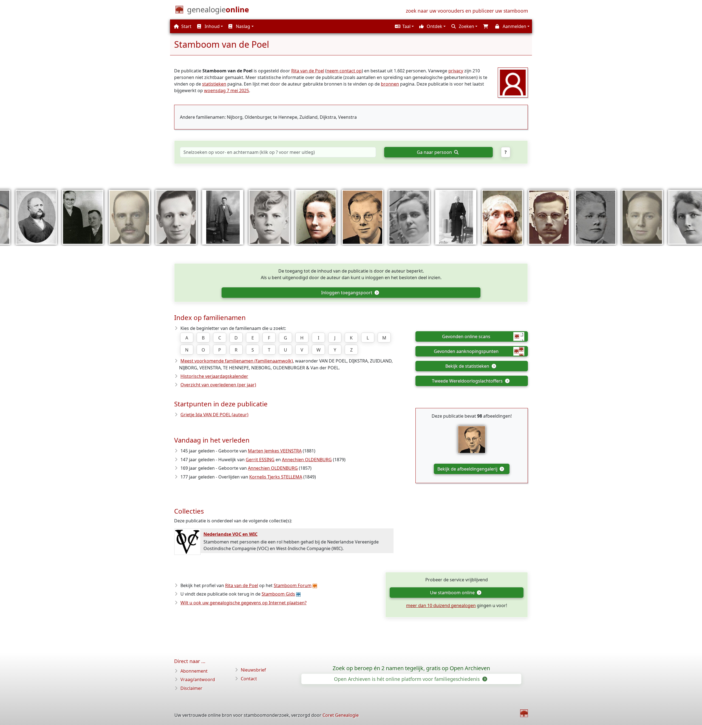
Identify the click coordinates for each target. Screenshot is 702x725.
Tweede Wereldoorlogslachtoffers (468, 381)
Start (185, 26)
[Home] (524, 713)
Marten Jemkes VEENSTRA (275, 451)
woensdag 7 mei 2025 (226, 90)
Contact (249, 679)
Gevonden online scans (466, 336)
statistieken (214, 84)
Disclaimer (191, 688)
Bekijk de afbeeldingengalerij (468, 469)
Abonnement (194, 671)
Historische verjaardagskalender (214, 376)
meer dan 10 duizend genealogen (441, 605)
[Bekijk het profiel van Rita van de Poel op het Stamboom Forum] (513, 82)
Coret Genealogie (340, 715)
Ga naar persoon (435, 152)
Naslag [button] (242, 26)
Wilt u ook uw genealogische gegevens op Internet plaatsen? (243, 603)
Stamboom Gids (278, 594)
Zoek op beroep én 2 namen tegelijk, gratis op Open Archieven (411, 668)
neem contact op (344, 71)
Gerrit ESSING (260, 460)
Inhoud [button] (211, 26)
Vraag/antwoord (197, 679)
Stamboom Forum (293, 585)
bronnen (390, 84)
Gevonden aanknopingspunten (466, 351)
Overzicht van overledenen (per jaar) (218, 385)
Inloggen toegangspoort (347, 293)
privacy (455, 71)
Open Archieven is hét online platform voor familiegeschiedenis (407, 679)
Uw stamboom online (453, 593)
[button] (403, 26)
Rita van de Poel (307, 71)
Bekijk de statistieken (467, 366)
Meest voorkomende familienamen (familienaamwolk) (236, 361)
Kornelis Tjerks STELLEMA (275, 477)
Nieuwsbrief (253, 670)
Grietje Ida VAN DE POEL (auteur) (214, 415)
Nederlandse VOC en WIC (230, 534)
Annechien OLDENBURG (307, 460)
